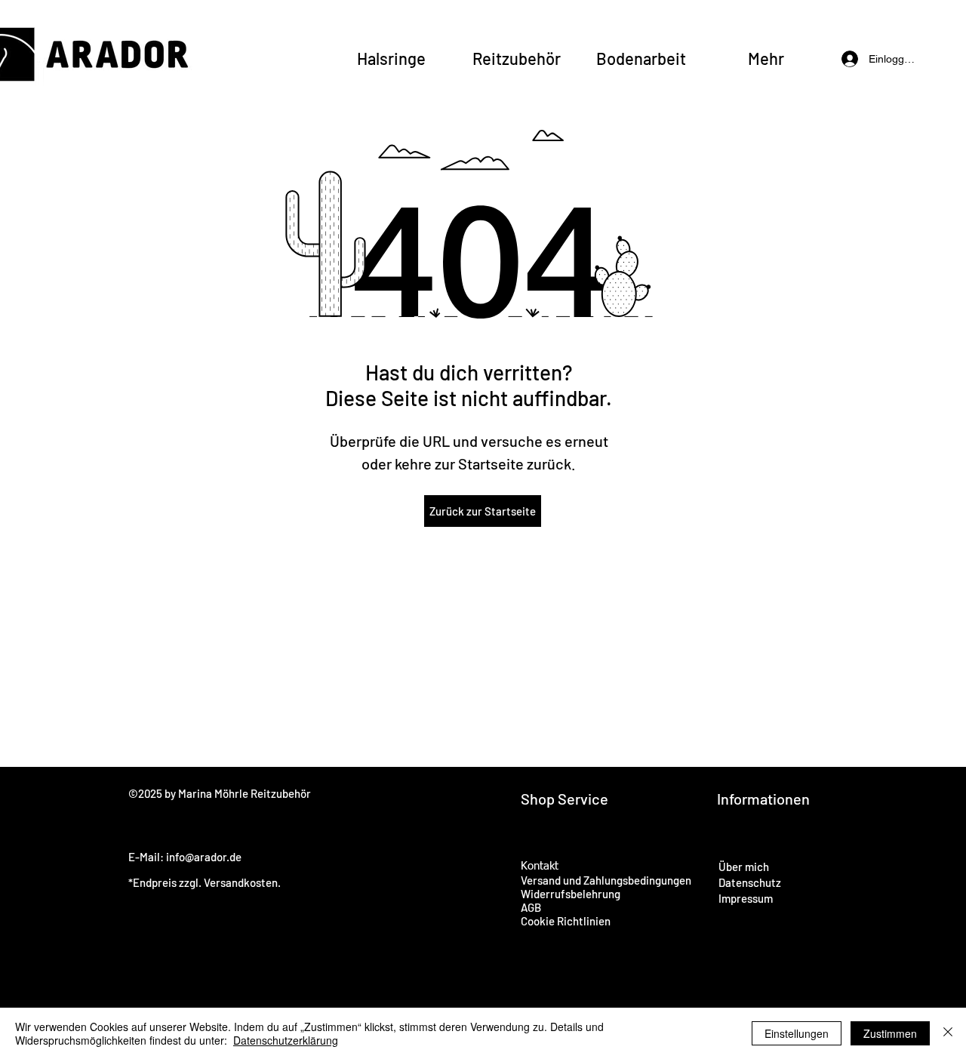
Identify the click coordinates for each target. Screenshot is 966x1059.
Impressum (745, 898)
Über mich (743, 866)
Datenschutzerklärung (285, 1040)
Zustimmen (890, 1033)
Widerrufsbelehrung (570, 893)
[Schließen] (948, 1033)
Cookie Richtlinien (566, 921)
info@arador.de (204, 857)
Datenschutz (749, 882)
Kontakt (539, 866)
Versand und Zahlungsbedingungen (606, 880)
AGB (531, 907)
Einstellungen (796, 1033)
